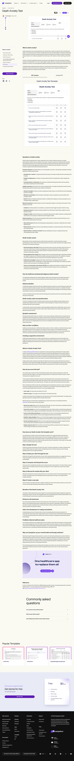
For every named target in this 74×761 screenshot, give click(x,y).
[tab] (35, 75)
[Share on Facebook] (6, 81)
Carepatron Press (30, 732)
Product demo (5, 741)
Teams (3, 732)
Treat (16, 737)
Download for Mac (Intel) (29, 753)
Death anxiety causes (7, 57)
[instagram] (55, 754)
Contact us (41, 721)
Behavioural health (6, 719)
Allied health (5, 723)
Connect (16, 719)
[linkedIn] (60, 754)
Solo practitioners (6, 730)
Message (17, 723)
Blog (28, 725)
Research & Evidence (7, 62)
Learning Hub (30, 730)
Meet (16, 729)
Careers (28, 723)
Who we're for (23, 3)
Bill (15, 739)
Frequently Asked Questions (8, 66)
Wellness (4, 725)
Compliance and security (42, 733)
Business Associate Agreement (31, 735)
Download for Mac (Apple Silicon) (11, 753)
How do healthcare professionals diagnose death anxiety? (9, 60)
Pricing (41, 3)
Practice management (7, 745)
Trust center (41, 730)
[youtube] (71, 754)
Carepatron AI (5, 747)
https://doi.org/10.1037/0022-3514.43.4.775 (34, 588)
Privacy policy (42, 736)
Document (17, 731)
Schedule (17, 721)
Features (16, 3)
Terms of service (30, 738)
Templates (29, 728)
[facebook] (50, 754)
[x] (65, 754)
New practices (5, 728)
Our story (29, 719)
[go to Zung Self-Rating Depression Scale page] (61, 653)
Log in (48, 3)
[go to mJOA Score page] (13, 653)
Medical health (5, 721)
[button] (42, 754)
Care (16, 727)
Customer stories (33, 3)
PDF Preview (5, 64)
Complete (17, 734)
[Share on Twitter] (9, 81)
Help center (41, 719)
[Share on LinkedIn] (3, 81)
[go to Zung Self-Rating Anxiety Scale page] (37, 653)
